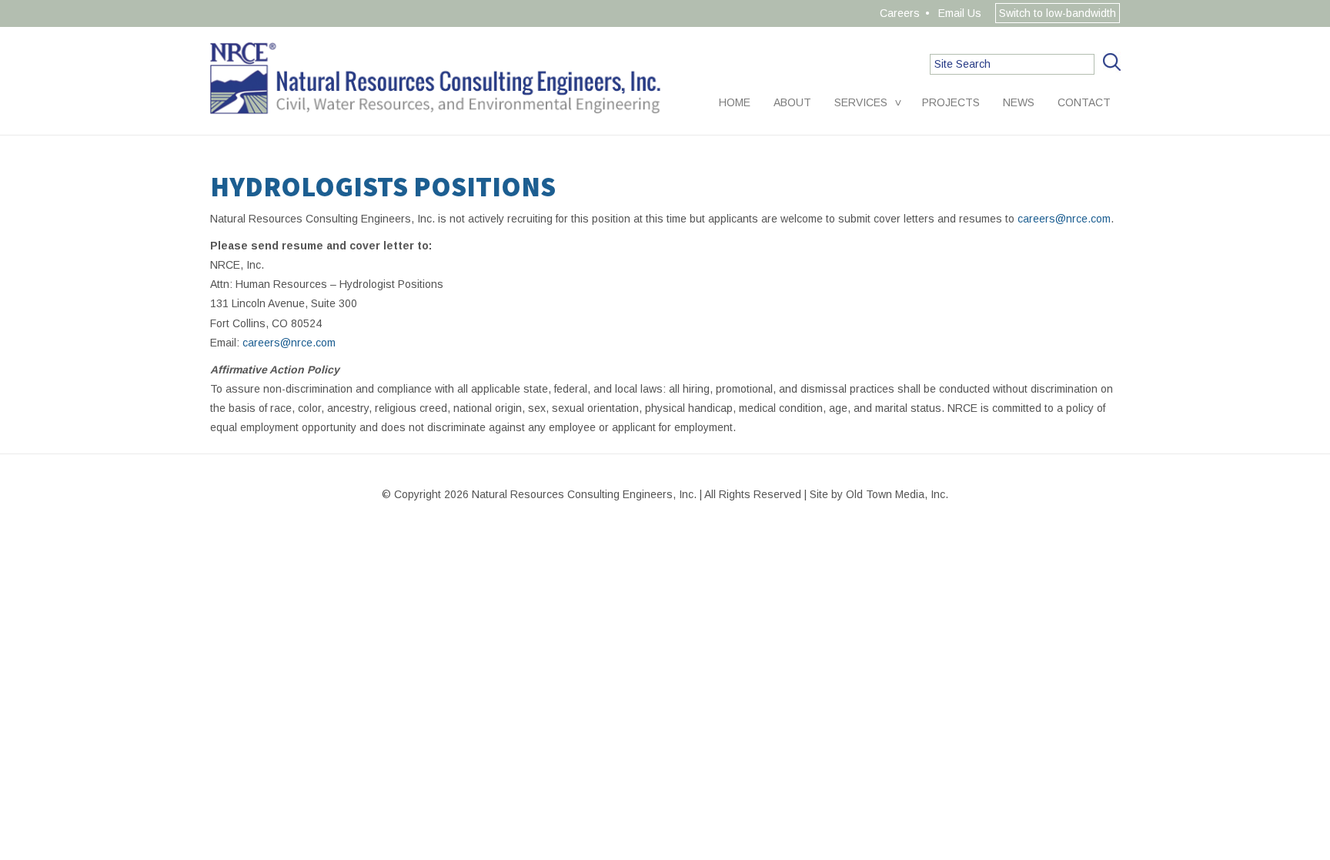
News (1018, 102)
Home (734, 102)
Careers (900, 13)
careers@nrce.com (1064, 218)
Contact (1084, 102)
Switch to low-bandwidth (1057, 13)
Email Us (959, 13)
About (792, 102)
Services (860, 102)
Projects (951, 102)
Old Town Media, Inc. (897, 494)
